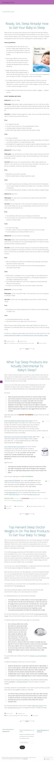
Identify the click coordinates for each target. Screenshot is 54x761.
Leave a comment (42, 343)
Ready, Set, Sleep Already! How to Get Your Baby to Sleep (27, 25)
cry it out (16, 343)
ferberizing (20, 343)
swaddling (25, 715)
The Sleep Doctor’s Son (33, 494)
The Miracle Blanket (22, 682)
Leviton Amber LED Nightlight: (12, 480)
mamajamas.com (5, 731)
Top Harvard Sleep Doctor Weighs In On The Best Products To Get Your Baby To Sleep (27, 531)
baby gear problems (37, 506)
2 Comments (35, 715)
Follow (22, 747)
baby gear (31, 506)
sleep (33, 343)
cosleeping (11, 343)
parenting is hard (16, 715)
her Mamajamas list (20, 586)
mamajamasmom (23, 341)
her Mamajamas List (12, 492)
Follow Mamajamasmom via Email (27, 730)
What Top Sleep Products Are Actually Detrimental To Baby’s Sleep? (27, 366)
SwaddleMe (12, 682)
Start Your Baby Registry (7, 729)
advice (7, 343)
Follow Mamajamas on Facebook (43, 730)
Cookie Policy (25, 758)
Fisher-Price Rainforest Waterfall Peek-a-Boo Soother (18, 421)
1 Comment (8, 508)
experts (11, 715)
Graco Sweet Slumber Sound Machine (14, 446)
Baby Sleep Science (14, 494)
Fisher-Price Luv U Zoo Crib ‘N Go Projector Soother (18, 436)
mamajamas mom (8, 2)
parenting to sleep (27, 343)
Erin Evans (14, 552)
